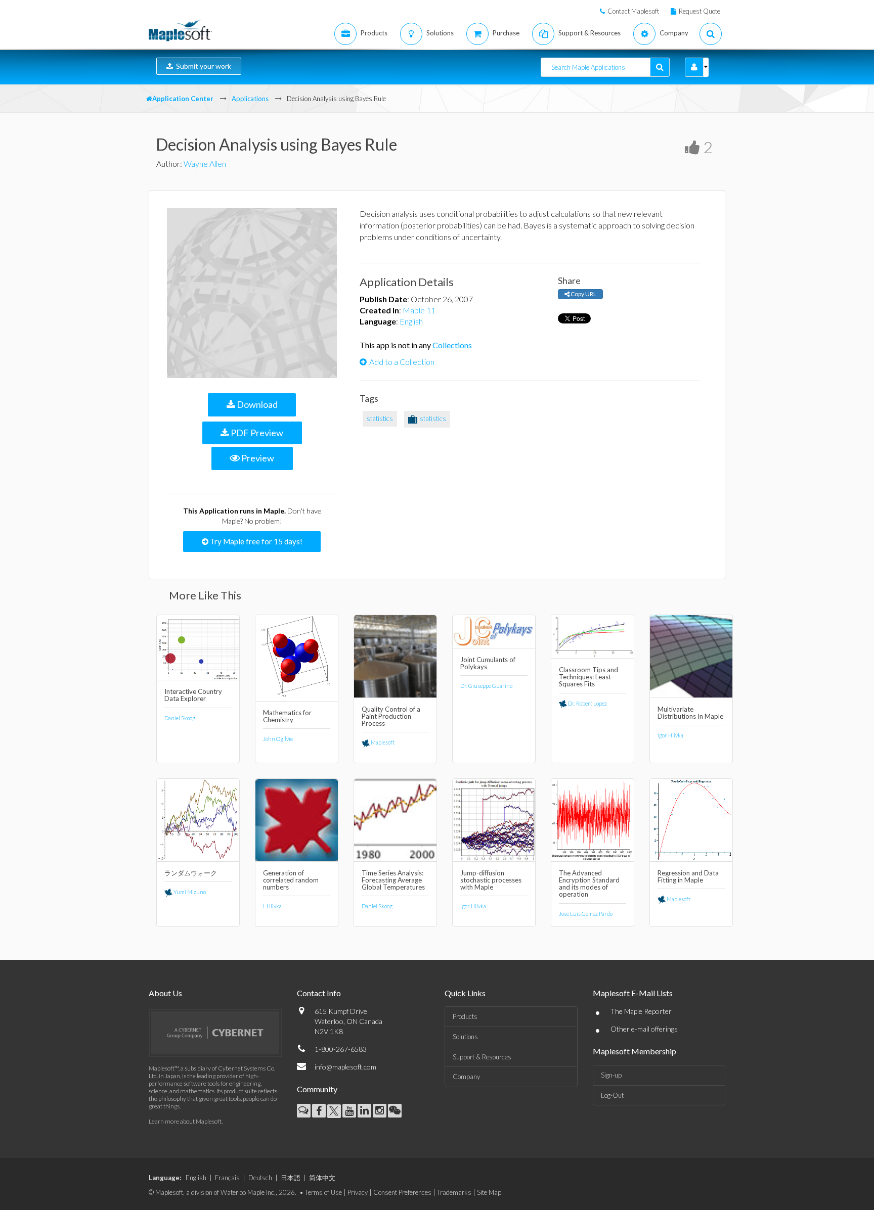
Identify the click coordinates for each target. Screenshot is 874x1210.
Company (466, 1077)
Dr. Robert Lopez (587, 703)
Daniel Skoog (179, 718)
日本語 (290, 1178)
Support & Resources (482, 1057)
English (411, 321)
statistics (380, 418)
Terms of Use (323, 1192)
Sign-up (611, 1075)
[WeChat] (395, 1111)
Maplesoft (382, 742)
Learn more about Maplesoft (185, 1121)
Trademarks (454, 1192)
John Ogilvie (278, 738)
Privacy (357, 1192)
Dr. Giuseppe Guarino (486, 685)
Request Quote (699, 11)
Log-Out (612, 1095)
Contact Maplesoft (633, 11)
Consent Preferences (402, 1192)
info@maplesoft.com (345, 1066)
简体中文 (322, 1178)
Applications (250, 99)
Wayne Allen (205, 163)
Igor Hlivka (670, 735)
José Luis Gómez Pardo (586, 913)
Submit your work (202, 66)
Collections (452, 345)
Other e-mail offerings (644, 1029)
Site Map (489, 1192)
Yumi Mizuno (189, 892)
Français (227, 1178)
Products (465, 1016)
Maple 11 (419, 310)
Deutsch (260, 1178)
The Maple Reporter (641, 1011)
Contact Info (319, 993)
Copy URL (583, 294)
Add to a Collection (401, 361)
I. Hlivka (272, 906)
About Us (165, 993)
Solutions (465, 1037)
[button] (694, 67)
